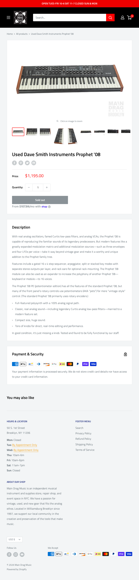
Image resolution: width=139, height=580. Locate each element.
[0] (129, 17)
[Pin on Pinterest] (20, 162)
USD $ (12, 539)
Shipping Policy (84, 444)
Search (79, 428)
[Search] (110, 17)
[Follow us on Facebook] (9, 554)
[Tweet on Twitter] (27, 162)
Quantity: (17, 187)
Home (10, 34)
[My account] (122, 17)
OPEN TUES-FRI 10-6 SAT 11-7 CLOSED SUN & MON (69, 3)
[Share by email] (33, 162)
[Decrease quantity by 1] (28, 187)
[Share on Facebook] (14, 162)
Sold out (40, 200)
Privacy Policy (83, 433)
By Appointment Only (24, 445)
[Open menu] (8, 17)
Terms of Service (84, 450)
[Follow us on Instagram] (15, 554)
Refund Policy (83, 439)
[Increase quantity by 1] (46, 187)
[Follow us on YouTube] (22, 554)
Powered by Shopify (17, 569)
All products (22, 34)
